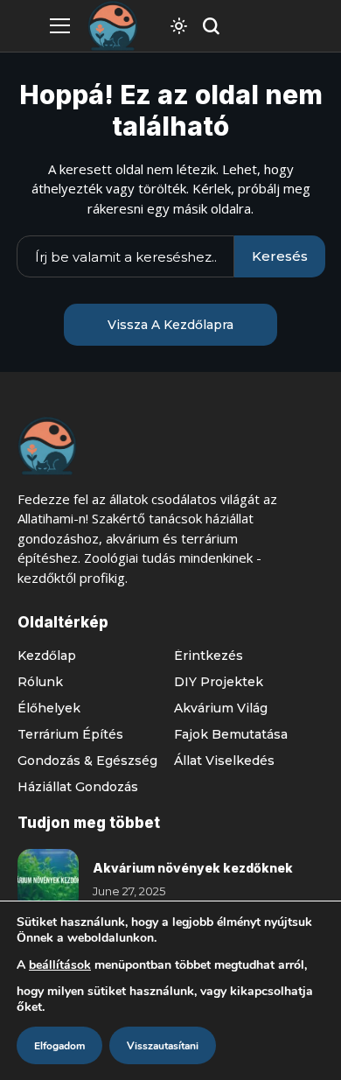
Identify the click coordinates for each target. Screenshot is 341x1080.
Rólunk (40, 682)
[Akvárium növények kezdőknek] (48, 879)
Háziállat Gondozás (77, 787)
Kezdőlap (46, 655)
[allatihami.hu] (112, 26)
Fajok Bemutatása (231, 734)
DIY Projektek (218, 682)
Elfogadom (59, 1046)
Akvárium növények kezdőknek (193, 867)
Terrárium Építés (70, 734)
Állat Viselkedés (224, 760)
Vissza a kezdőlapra (170, 325)
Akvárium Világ (221, 708)
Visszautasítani (162, 1046)
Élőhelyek (48, 708)
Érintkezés (208, 655)
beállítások (60, 965)
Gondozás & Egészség (87, 760)
